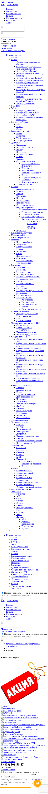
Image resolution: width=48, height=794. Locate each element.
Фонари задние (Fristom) (27, 83)
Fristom (14, 60)
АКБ (18, 496)
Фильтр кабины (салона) (27, 482)
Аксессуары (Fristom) (25, 103)
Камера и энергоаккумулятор (29, 441)
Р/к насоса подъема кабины (28, 277)
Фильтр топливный (24, 473)
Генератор (20, 494)
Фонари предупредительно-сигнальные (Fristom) (28, 67)
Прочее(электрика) (24, 508)
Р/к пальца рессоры (24, 279)
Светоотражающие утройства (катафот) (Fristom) (29, 100)
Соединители (22, 325)
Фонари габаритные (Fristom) (29, 78)
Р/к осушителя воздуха (31, 309)
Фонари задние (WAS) (26, 110)
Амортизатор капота (25, 189)
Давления (26, 521)
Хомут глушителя (24, 140)
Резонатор (20, 136)
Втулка (19, 126)
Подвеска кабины (24, 242)
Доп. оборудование (24, 397)
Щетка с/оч (21, 230)
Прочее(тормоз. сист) (25, 443)
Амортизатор (22, 244)
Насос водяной (28, 170)
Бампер (19, 191)
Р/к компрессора (23, 272)
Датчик (19, 517)
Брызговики (21, 401)
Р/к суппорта (27, 300)
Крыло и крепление (20, 237)
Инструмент (21, 399)
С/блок (19, 254)
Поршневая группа (24, 147)
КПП (18, 457)
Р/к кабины (21, 270)
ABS (24, 519)
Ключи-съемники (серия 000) (29, 348)
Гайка (19, 129)
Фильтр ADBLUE (24, 478)
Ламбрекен (21, 406)
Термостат (26, 180)
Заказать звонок (8, 39)
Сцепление (21, 448)
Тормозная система (19, 422)
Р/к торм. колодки (29, 304)
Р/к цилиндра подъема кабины (29, 290)
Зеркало (19, 193)
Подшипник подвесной (32, 464)
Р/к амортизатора (23, 295)
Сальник (20, 159)
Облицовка (21, 196)
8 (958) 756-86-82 (8, 46)
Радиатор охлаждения (31, 177)
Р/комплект (16, 265)
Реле (18, 510)
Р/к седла (20, 286)
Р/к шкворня (21, 293)
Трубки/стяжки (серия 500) (28, 378)
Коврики (20, 408)
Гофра (19, 133)
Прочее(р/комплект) (25, 274)
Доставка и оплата (14, 18)
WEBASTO (32, 223)
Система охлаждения (25, 161)
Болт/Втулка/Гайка (19, 122)
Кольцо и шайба (18, 235)
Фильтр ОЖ (21, 475)
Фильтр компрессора (25, 484)
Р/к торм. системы (24, 297)
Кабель (19, 505)
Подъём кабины (23, 200)
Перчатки (20, 415)
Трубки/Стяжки (23, 330)
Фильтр (14, 468)
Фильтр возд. (22, 480)
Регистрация (12, 4)
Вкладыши (21, 145)
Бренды (9, 16)
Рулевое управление (20, 311)
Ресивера (20, 424)
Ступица (20, 454)
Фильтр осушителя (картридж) (29, 487)
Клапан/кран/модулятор (21, 233)
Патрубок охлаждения (31, 173)
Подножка (20, 198)
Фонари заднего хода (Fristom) (29, 80)
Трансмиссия (17, 445)
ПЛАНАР (31, 228)
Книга (19, 392)
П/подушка (21, 251)
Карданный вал (23, 459)
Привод (19, 150)
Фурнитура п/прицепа (21, 489)
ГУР (18, 318)
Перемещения (28, 524)
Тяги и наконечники (25, 316)
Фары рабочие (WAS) (25, 115)
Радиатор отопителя (30, 214)
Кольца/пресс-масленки (26, 332)
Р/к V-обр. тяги (23, 267)
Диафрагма (21, 434)
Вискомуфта (27, 166)
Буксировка (21, 413)
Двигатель (15, 143)
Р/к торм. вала (28, 302)
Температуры (27, 526)
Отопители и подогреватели (34, 219)
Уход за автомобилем (25, 394)
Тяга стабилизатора (24, 260)
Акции (9, 23)
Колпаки (20, 387)
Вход (3, 4)
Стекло (19, 512)
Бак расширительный (31, 163)
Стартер (19, 503)
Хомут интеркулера (30, 182)
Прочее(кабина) (23, 203)
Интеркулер (27, 168)
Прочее (25, 175)
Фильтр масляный (24, 471)
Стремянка (21, 258)
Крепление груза (23, 390)
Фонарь (19, 501)
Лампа (19, 515)
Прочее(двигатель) (24, 154)
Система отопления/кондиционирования (25, 206)
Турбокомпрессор (24, 184)
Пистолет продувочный (26, 334)
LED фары (15, 106)
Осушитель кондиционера (33, 217)
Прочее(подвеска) (24, 256)
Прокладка (21, 152)
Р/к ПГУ (20, 281)
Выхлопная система (20, 131)
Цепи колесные (23, 418)
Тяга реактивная (23, 263)
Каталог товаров (13, 13)
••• (12, 531)
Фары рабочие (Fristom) (26, 71)
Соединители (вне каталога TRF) (25, 323)
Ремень (19, 157)
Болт (18, 124)
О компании (11, 11)
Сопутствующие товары (21, 385)
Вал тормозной (23, 431)
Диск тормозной (23, 429)
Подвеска (15, 240)
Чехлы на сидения (24, 411)
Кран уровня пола (24, 247)
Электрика (16, 491)
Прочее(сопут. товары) (26, 404)
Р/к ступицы (21, 288)
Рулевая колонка (23, 320)
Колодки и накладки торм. (28, 436)
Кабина (14, 187)
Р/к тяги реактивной (25, 284)
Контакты (10, 20)
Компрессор (21, 438)
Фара (18, 498)
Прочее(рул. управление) (27, 314)
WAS (13, 108)
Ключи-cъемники (24, 327)
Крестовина (27, 461)
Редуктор (20, 450)
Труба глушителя (23, 138)
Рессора (19, 249)
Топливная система (19, 420)
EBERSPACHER (34, 221)
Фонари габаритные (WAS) (28, 113)
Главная (9, 9)
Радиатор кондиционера (32, 212)
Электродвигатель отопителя (34, 210)
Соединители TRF (19, 337)
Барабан (19, 427)
